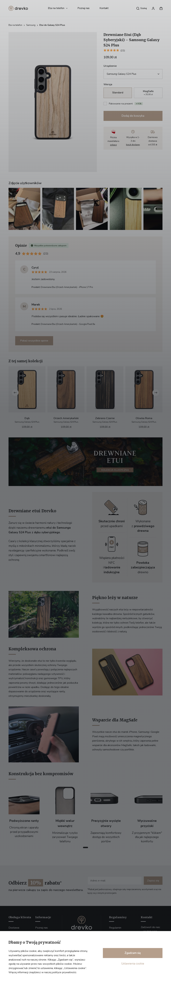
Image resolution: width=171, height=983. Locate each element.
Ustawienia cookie (132, 964)
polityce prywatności (64, 972)
